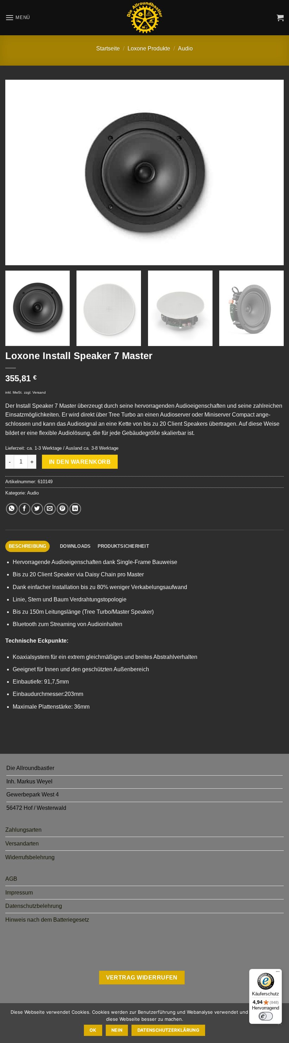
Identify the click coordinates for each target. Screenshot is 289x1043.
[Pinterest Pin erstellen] (62, 509)
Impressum (19, 893)
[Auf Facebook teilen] (24, 509)
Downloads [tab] (75, 546)
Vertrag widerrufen (142, 978)
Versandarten (22, 844)
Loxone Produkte (149, 48)
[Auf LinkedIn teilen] (75, 509)
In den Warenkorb (80, 462)
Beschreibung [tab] (28, 546)
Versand (39, 392)
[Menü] (277, 973)
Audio (185, 48)
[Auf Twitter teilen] (37, 509)
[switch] (266, 1016)
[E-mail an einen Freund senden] (50, 509)
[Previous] (19, 172)
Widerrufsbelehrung (30, 857)
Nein (117, 1030)
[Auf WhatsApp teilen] (12, 509)
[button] (17, 17)
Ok (93, 1030)
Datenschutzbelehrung (33, 906)
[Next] (269, 172)
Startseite (108, 48)
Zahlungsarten (23, 830)
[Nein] (279, 1025)
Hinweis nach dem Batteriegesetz (47, 920)
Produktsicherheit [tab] (123, 546)
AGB (11, 879)
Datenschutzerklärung (168, 1030)
